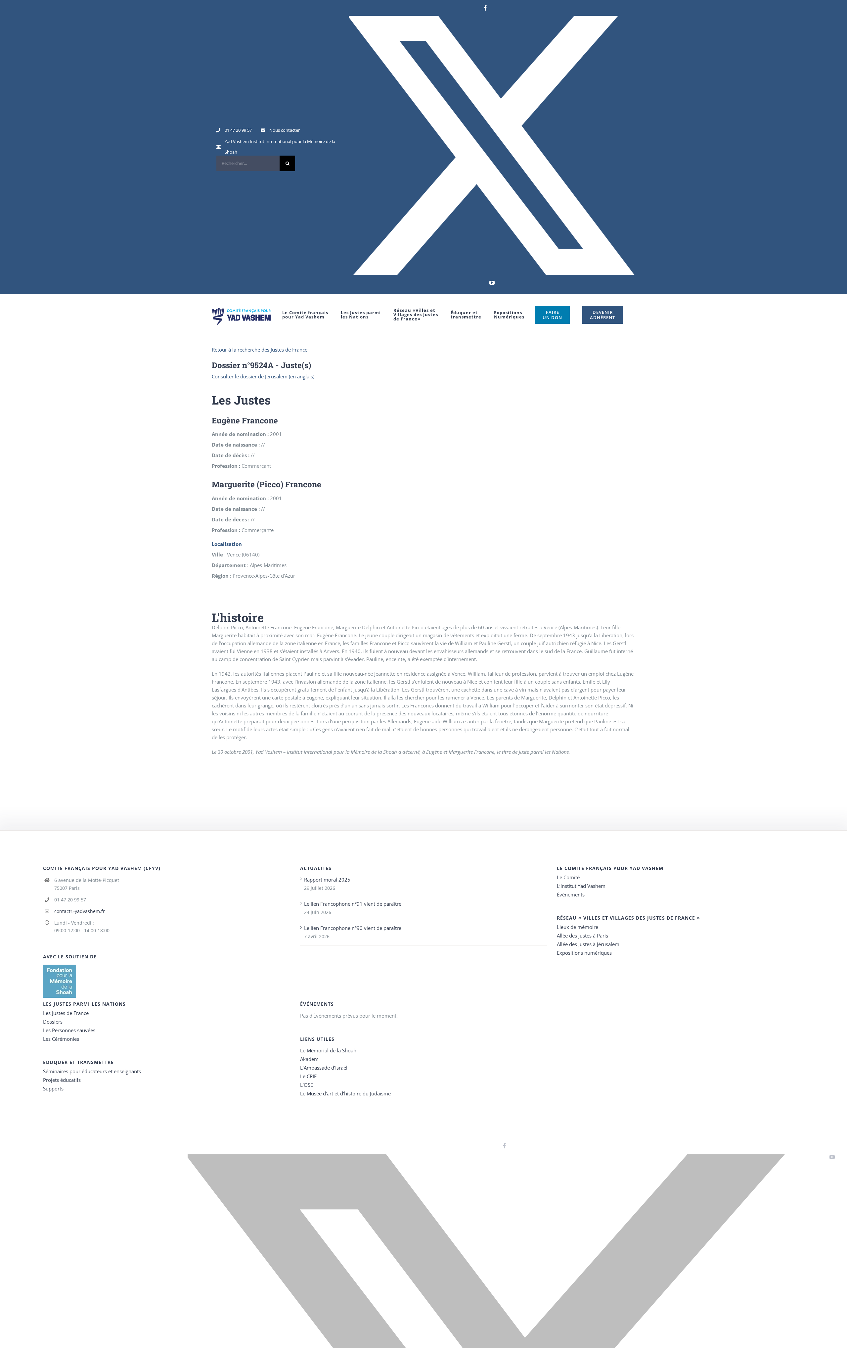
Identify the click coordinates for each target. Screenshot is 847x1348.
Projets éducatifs (62, 1080)
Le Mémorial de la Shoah (328, 1050)
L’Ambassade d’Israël (323, 1067)
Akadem (309, 1059)
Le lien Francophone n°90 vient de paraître (352, 928)
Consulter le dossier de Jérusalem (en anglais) (263, 376)
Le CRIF (308, 1076)
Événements (571, 894)
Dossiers (53, 1021)
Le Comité (568, 877)
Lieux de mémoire (577, 927)
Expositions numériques (584, 952)
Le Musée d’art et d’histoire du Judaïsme (345, 1093)
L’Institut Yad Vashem (581, 886)
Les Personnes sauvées (69, 1030)
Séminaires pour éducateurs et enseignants (92, 1071)
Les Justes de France (66, 1013)
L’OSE (306, 1085)
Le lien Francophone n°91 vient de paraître (352, 903)
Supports (53, 1088)
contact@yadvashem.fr (79, 911)
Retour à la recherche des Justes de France (259, 349)
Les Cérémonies (61, 1038)
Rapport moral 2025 (327, 879)
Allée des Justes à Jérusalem (588, 944)
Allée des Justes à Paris (582, 935)
